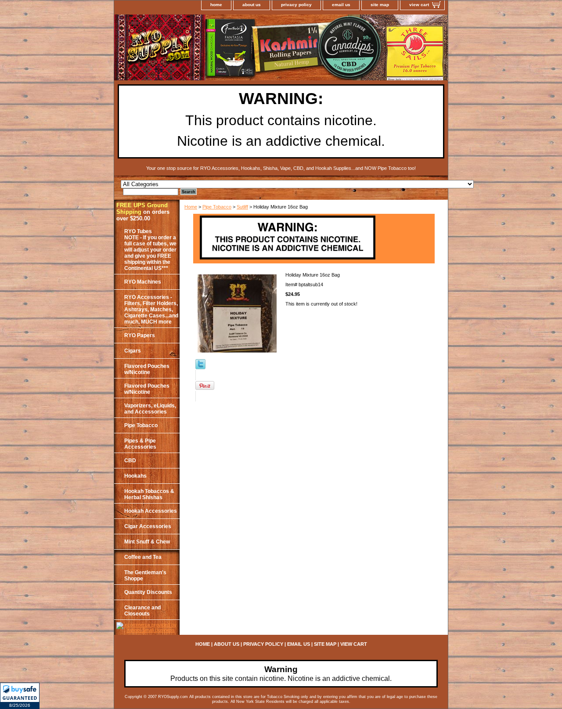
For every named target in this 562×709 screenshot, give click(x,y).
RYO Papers (139, 335)
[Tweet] (200, 367)
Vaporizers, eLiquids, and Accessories (150, 409)
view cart (419, 4)
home (216, 4)
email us (341, 4)
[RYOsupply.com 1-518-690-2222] (224, 48)
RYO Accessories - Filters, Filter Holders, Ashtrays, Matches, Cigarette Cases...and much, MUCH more (151, 309)
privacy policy (296, 4)
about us (251, 4)
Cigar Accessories (147, 526)
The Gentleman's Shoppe (145, 575)
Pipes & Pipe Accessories (140, 444)
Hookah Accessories (150, 511)
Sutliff (242, 206)
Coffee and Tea (143, 557)
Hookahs (135, 476)
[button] (20, 696)
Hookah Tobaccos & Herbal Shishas (149, 494)
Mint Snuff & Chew (147, 542)
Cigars (132, 351)
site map (380, 4)
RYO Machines (142, 282)
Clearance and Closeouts (142, 611)
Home (190, 206)
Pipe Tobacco (216, 206)
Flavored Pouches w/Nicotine (146, 369)
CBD (130, 460)
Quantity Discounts (148, 592)
